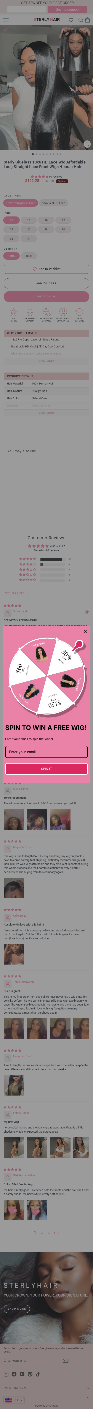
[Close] (85, 631)
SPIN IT (46, 769)
